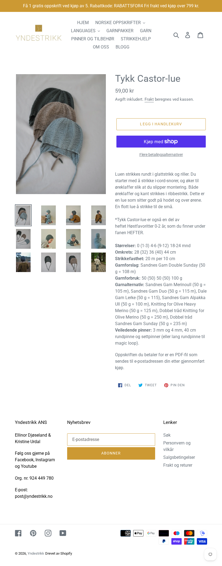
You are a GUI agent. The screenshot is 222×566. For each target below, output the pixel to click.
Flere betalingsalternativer (161, 154)
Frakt (149, 99)
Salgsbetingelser (179, 457)
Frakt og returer (177, 465)
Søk (167, 435)
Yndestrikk (36, 553)
